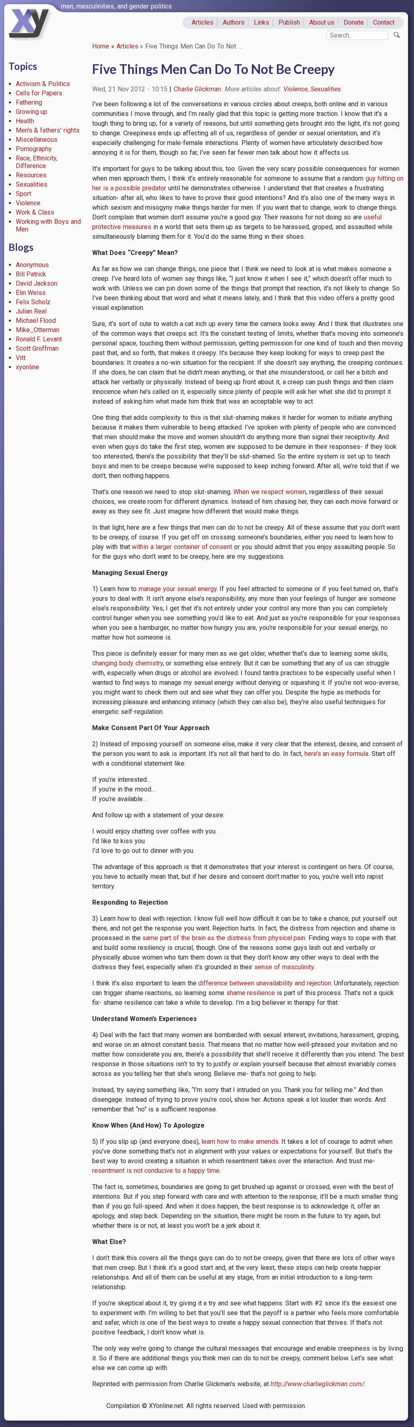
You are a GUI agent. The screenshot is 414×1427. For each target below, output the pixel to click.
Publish (289, 22)
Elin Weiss (31, 293)
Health (25, 121)
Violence (28, 203)
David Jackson (37, 283)
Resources (31, 175)
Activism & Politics (43, 84)
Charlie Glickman (197, 89)
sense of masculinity (284, 967)
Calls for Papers (39, 93)
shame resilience (250, 993)
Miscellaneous (36, 139)
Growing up (32, 112)
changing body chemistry (127, 663)
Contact (384, 22)
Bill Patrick (31, 274)
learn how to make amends (239, 1141)
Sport (23, 194)
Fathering (29, 102)
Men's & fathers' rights (48, 130)
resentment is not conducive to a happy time (156, 1170)
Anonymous (32, 265)
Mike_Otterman (37, 330)
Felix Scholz (33, 302)
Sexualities (31, 184)
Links (261, 22)
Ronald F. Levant (39, 339)
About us (322, 22)
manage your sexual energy (177, 589)
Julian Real (31, 311)
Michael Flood (36, 320)
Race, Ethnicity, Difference (37, 162)
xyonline (27, 367)
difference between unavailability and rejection (263, 983)
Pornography (34, 149)
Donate (354, 22)
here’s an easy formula (336, 754)
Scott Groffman (37, 348)
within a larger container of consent (182, 547)
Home (100, 46)
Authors (234, 22)
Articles (202, 22)
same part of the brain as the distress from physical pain (223, 938)
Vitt (20, 358)
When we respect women (269, 492)
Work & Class (35, 212)
